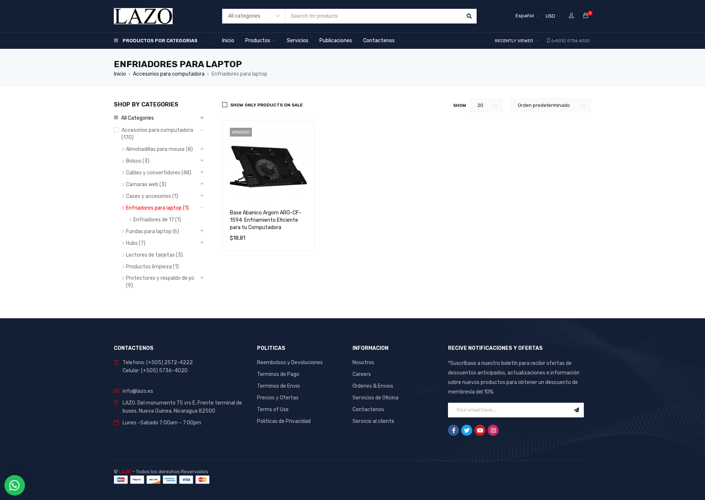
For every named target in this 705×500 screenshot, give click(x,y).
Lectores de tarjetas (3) (154, 255)
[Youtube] (479, 430)
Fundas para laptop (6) (152, 231)
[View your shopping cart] (585, 16)
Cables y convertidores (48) (158, 173)
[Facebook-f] (453, 430)
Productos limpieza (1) (152, 267)
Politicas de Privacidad (284, 421)
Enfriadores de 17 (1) (157, 220)
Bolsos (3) (137, 161)
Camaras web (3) (146, 184)
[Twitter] (466, 430)
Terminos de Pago (278, 374)
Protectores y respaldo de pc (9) (160, 282)
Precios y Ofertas (278, 398)
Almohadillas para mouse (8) (159, 149)
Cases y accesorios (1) (152, 196)
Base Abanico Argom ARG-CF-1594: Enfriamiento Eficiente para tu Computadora (265, 220)
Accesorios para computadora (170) (157, 134)
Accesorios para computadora (169, 74)
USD (550, 16)
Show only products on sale (266, 105)
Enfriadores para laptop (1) (157, 208)
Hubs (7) (135, 243)
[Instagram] (493, 430)
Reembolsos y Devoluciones (290, 362)
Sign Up (576, 410)
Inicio (120, 74)
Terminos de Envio (278, 386)
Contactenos (368, 409)
